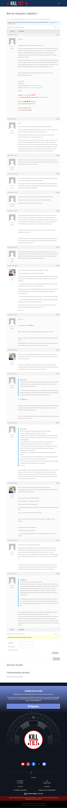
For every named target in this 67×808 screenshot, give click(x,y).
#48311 (58, 373)
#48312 (58, 423)
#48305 (58, 192)
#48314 (58, 540)
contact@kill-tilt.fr (35, 793)
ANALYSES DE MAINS (19, 19)
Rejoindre (34, 706)
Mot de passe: (11, 646)
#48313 (58, 483)
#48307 (58, 247)
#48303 (58, 155)
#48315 (58, 573)
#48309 (58, 314)
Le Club (20, 786)
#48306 (58, 211)
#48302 (58, 119)
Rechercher (56, 659)
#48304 (58, 174)
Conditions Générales (20, 790)
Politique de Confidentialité (47, 790)
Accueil (8, 19)
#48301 (58, 34)
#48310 (58, 350)
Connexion (55, 653)
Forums (12, 19)
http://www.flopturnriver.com (24, 75)
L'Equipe (47, 786)
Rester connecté (13, 650)
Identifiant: (10, 643)
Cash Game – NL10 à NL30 (31, 19)
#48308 (58, 265)
